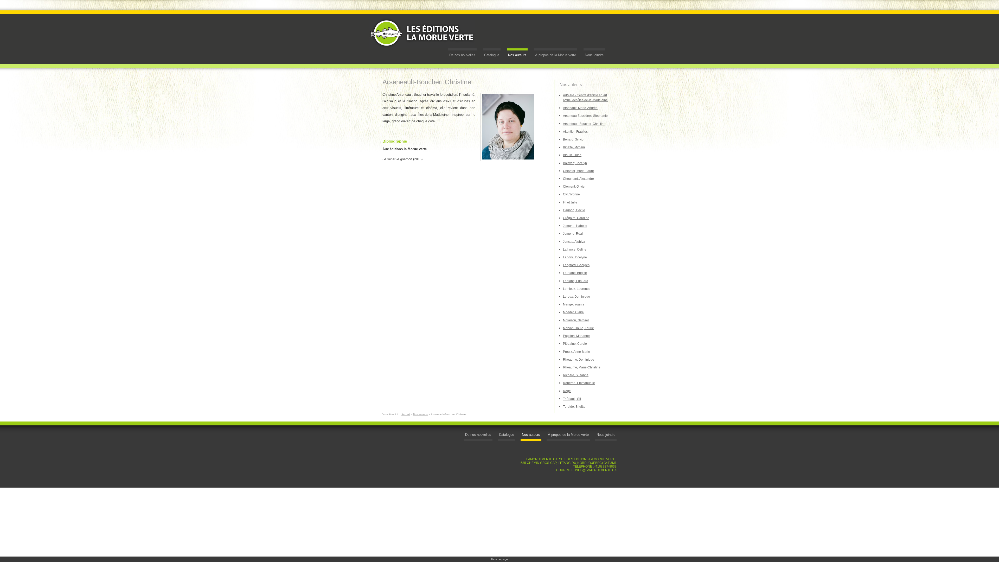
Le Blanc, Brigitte (575, 273)
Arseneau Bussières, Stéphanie (585, 116)
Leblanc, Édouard (575, 281)
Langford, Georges (576, 265)
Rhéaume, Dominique (578, 359)
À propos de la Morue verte (555, 55)
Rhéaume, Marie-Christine (581, 367)
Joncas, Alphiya (574, 242)
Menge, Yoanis (573, 304)
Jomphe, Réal (573, 233)
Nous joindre (594, 55)
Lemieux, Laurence (576, 289)
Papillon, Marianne (576, 336)
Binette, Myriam (574, 147)
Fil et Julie (570, 202)
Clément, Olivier (574, 186)
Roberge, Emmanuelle (579, 383)
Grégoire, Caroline (576, 218)
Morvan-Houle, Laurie (578, 328)
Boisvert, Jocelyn (575, 163)
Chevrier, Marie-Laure (578, 171)
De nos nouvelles (462, 55)
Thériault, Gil (572, 399)
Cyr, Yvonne (571, 194)
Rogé (567, 391)
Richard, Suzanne (575, 375)
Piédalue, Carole (575, 344)
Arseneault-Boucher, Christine (584, 124)
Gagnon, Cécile (574, 210)
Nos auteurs (517, 55)
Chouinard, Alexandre (578, 179)
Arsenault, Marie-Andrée (580, 108)
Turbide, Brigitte (574, 406)
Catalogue (491, 55)
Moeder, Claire (573, 312)
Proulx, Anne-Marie (576, 352)
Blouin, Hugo (572, 155)
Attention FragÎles (575, 131)
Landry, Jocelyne (575, 257)
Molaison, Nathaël (576, 320)
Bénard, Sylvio (573, 139)
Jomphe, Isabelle (575, 226)
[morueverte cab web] (508, 127)
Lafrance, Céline (574, 249)
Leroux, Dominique (576, 296)
